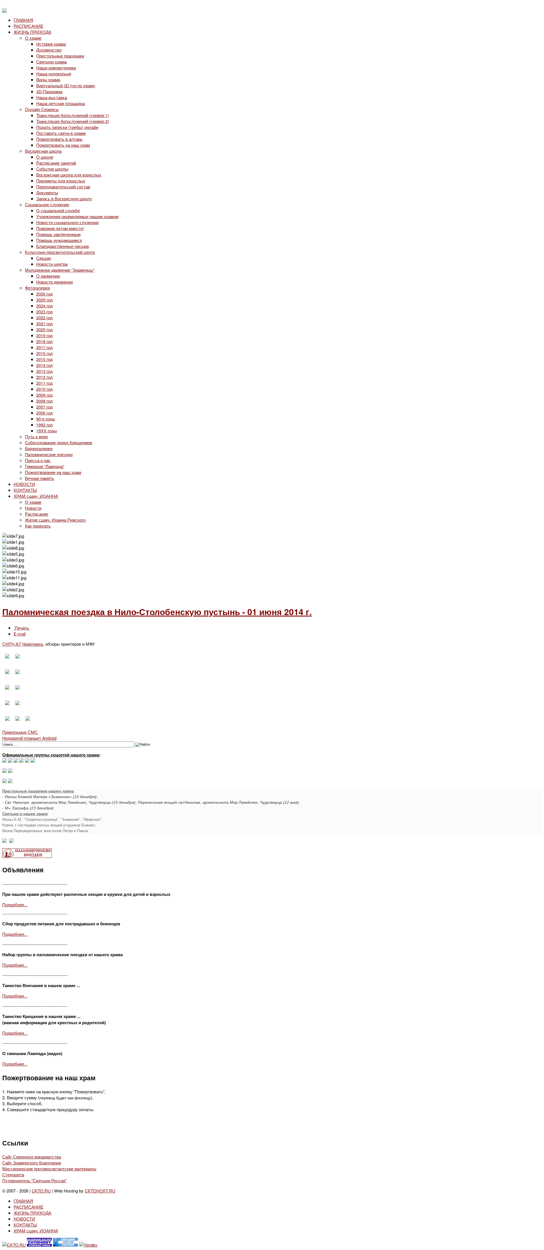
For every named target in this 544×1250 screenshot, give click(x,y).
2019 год (44, 335)
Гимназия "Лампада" (44, 466)
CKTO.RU (41, 1191)
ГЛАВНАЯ (23, 20)
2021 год (44, 323)
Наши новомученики (56, 68)
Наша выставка (51, 97)
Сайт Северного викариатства (31, 1157)
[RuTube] (21, 761)
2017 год (44, 347)
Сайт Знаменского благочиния (31, 1163)
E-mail (20, 634)
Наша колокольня (53, 73)
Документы (47, 192)
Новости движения (54, 282)
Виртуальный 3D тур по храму (65, 85)
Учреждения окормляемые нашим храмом (77, 216)
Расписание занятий (56, 163)
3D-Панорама (49, 91)
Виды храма (48, 79)
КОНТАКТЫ (25, 490)
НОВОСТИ (24, 484)
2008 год (44, 401)
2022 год (44, 317)
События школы (52, 169)
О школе (44, 157)
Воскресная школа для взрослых (68, 175)
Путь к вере (36, 436)
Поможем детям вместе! (60, 228)
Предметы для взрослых (60, 181)
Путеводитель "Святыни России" (34, 1180)
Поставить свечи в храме (61, 133)
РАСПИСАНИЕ (28, 26)
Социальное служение (47, 204)
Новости (33, 508)
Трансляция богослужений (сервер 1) (72, 115)
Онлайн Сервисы (42, 109)
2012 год (44, 377)
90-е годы (45, 419)
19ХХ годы (46, 430)
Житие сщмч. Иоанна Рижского (55, 520)
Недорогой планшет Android (29, 738)
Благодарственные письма (62, 246)
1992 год (44, 425)
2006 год (44, 413)
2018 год (44, 341)
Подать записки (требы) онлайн (67, 127)
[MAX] (4, 761)
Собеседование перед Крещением (58, 442)
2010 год (44, 389)
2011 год (44, 383)
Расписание (36, 514)
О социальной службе (58, 210)
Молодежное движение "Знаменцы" (59, 270)
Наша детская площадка (60, 103)
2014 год (44, 365)
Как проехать (38, 526)
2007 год (44, 407)
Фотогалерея (37, 288)
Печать (22, 628)
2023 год (44, 311)
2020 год (44, 329)
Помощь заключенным (58, 234)
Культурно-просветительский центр (60, 252)
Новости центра (51, 264)
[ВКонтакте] (10, 761)
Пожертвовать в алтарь (59, 139)
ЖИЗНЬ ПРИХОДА (32, 32)
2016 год (44, 353)
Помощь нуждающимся (59, 240)
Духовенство (48, 50)
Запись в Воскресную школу (64, 198)
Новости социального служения (67, 222)
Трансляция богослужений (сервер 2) (72, 121)
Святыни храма (51, 62)
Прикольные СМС (20, 732)
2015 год (44, 359)
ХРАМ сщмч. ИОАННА (36, 496)
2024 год (44, 306)
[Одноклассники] (16, 761)
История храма (51, 44)
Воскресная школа (43, 151)
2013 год (44, 371)
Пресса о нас (38, 460)
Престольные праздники (60, 56)
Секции (43, 258)
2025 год (44, 300)
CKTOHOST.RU (100, 1191)
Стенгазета (13, 1174)
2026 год (44, 294)
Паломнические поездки (49, 454)
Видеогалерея (38, 448)
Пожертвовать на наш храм (63, 145)
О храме (33, 38)
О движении (48, 276)
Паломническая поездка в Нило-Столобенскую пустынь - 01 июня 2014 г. (157, 611)
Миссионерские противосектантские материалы (49, 1169)
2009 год (44, 395)
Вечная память (39, 478)
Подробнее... (14, 904)
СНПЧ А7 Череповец (22, 644)
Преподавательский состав (63, 187)
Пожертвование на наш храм (53, 472)
